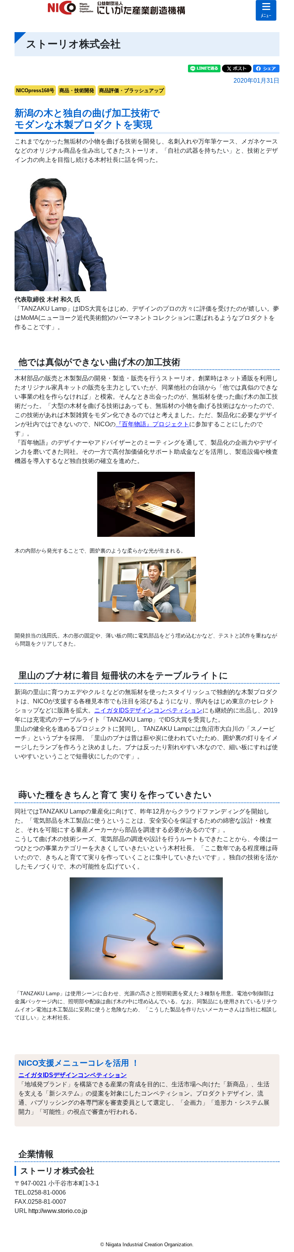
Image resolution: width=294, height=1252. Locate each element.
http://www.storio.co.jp (57, 1211)
